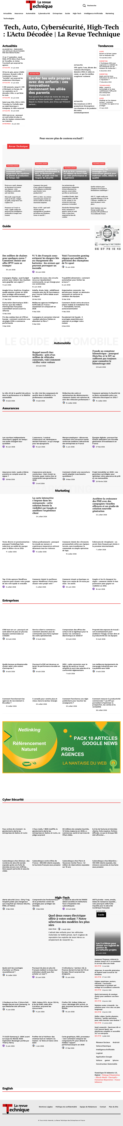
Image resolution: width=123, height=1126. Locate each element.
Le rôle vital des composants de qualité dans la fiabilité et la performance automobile (45, 395)
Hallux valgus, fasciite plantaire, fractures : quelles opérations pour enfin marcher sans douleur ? (108, 1018)
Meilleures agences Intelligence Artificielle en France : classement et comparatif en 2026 (45, 306)
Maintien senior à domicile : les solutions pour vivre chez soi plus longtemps (107, 1007)
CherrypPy (112, 1077)
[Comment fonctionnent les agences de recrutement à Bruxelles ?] (16, 686)
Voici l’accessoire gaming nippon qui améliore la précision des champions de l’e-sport (75, 259)
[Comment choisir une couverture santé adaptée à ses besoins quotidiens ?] (76, 459)
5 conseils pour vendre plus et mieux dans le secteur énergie (44, 700)
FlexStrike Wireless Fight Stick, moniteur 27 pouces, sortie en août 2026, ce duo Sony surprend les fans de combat (70, 212)
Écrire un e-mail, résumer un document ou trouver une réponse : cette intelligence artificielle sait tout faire (13, 189)
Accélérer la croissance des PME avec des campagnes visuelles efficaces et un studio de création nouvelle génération (105, 505)
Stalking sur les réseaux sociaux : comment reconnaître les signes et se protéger (109, 103)
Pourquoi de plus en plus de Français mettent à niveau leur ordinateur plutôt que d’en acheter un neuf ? (45, 971)
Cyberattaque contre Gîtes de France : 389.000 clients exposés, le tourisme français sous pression (46, 863)
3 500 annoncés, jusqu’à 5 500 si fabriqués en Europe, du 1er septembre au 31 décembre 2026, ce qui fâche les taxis (13, 91)
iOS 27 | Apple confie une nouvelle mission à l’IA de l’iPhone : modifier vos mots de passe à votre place (99, 200)
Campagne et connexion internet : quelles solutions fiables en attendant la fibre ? (45, 319)
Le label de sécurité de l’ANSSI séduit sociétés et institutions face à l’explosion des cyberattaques (74, 903)
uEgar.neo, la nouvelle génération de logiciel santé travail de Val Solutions (107, 972)
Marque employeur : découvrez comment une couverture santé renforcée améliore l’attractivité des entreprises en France (75, 440)
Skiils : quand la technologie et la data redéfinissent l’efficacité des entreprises (107, 90)
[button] (88, 5)
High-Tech (52, 929)
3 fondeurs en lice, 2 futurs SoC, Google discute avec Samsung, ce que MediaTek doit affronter (16, 1004)
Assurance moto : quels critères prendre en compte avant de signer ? (15, 474)
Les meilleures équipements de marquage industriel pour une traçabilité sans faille (105, 666)
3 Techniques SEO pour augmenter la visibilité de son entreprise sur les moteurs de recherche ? (108, 65)
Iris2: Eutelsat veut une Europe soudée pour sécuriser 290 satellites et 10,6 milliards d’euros (99, 211)
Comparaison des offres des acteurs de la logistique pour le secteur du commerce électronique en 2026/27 (75, 633)
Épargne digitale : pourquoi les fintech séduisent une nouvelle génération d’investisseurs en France (105, 440)
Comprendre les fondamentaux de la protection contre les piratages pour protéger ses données (45, 903)
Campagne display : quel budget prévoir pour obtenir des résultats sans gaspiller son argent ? (16, 280)
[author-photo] (4, 269)
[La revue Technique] (16, 1108)
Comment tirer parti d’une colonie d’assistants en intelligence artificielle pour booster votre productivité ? (42, 189)
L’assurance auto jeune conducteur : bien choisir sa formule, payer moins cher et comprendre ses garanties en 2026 (44, 476)
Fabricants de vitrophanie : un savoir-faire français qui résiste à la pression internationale (105, 544)
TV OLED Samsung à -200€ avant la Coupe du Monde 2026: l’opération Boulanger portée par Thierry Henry (16, 1040)
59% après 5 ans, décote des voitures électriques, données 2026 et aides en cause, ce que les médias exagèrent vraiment (85, 71)
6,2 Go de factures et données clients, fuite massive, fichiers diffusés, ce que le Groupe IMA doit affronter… (104, 832)
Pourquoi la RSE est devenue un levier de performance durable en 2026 (46, 666)
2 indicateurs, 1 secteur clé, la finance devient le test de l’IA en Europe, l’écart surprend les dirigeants (75, 971)
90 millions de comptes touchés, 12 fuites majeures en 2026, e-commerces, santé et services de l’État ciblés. (75, 832)
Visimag (105, 1075)
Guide (101, 51)
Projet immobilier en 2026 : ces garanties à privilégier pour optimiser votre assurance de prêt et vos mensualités (106, 475)
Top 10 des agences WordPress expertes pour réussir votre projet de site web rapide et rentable (16, 581)
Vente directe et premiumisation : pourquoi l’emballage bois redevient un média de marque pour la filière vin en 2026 (16, 545)
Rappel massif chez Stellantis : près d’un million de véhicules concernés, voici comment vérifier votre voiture (46, 357)
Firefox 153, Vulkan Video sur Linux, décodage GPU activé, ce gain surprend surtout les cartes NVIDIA (75, 1005)
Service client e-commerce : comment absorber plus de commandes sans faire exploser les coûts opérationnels (45, 633)
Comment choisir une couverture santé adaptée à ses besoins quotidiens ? (76, 474)
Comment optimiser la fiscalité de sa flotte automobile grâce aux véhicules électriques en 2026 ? (106, 395)
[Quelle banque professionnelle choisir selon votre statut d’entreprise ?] (16, 652)
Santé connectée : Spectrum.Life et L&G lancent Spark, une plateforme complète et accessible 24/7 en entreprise (107, 1030)
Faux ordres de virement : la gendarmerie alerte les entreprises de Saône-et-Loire (14, 831)
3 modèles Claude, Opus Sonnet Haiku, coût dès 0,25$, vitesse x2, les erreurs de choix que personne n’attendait (70, 200)
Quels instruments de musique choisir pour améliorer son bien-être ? (107, 996)
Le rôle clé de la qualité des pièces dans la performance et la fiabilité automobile (16, 395)
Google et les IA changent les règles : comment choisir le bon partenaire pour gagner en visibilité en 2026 (105, 582)
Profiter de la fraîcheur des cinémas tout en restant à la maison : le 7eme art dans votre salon (45, 1040)
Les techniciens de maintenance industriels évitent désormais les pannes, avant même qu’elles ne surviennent (70, 189)
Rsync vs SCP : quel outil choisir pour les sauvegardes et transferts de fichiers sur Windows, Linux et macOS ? (42, 211)
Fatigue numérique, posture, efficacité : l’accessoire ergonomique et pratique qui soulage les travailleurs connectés (107, 984)
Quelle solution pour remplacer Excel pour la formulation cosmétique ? (99, 188)
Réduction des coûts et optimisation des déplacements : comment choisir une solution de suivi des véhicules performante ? (76, 396)
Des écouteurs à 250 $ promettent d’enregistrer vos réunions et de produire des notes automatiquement (85, 108)
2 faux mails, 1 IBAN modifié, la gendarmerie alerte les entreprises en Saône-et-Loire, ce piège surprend (46, 832)
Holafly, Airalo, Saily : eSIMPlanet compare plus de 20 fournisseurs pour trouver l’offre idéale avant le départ (45, 293)
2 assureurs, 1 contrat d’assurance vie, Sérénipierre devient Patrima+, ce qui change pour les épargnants (45, 440)
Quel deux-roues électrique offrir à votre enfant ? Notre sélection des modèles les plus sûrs (69, 920)
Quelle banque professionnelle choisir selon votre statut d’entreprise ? (14, 666)
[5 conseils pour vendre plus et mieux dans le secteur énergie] (46, 686)
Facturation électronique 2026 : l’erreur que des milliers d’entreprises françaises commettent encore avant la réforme (15, 307)
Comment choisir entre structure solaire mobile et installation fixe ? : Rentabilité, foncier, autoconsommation (75, 306)
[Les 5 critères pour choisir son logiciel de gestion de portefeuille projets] (108, 935)
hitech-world (101, 1077)
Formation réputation (104, 1080)
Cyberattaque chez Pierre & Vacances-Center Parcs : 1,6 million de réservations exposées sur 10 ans (75, 864)
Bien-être (98, 966)
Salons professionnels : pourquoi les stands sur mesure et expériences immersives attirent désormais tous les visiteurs (45, 545)
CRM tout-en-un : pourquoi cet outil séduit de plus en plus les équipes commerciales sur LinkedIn (13, 118)
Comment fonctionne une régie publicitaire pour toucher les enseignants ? (75, 701)
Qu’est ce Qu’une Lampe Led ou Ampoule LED (108, 54)
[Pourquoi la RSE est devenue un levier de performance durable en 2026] (46, 652)
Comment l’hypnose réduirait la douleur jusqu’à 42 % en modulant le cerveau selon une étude (107, 961)
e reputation (114, 1075)
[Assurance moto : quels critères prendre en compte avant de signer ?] (16, 459)
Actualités (6, 68)
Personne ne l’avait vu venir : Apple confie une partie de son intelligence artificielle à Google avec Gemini (13, 211)
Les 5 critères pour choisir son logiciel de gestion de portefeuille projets (107, 946)
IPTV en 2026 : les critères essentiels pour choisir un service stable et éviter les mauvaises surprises (42, 199)
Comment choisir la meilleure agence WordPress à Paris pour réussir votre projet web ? (44, 581)
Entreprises (6, 124)
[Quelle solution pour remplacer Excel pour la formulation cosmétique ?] (114, 188)
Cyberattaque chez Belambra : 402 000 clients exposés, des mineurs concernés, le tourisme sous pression (105, 864)
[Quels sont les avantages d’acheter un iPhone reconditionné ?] (16, 955)
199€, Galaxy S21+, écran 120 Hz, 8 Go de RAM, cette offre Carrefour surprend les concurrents (45, 1005)
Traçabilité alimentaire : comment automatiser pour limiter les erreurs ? (76, 280)
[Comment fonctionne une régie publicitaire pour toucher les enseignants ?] (76, 686)
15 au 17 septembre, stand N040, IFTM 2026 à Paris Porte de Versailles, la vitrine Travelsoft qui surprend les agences (13, 61)
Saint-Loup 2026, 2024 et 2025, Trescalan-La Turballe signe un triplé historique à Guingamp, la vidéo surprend (13, 105)
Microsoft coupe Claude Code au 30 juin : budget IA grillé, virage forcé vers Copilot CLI (13, 199)
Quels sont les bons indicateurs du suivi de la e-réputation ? (108, 77)
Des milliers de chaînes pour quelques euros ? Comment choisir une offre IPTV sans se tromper (14, 260)
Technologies (104, 85)
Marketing (103, 61)
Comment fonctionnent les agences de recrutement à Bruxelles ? (13, 701)
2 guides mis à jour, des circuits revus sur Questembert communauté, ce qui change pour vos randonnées (46, 281)
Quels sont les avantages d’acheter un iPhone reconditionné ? (12, 970)
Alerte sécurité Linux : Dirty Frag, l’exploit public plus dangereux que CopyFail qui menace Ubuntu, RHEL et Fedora (16, 903)
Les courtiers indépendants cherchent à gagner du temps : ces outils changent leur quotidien (15, 440)
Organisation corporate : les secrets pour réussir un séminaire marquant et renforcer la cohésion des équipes (75, 293)
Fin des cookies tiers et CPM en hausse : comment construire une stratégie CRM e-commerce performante (16, 320)
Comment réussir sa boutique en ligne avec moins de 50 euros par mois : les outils (75, 581)
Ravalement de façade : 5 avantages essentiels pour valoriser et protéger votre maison (72, 320)
